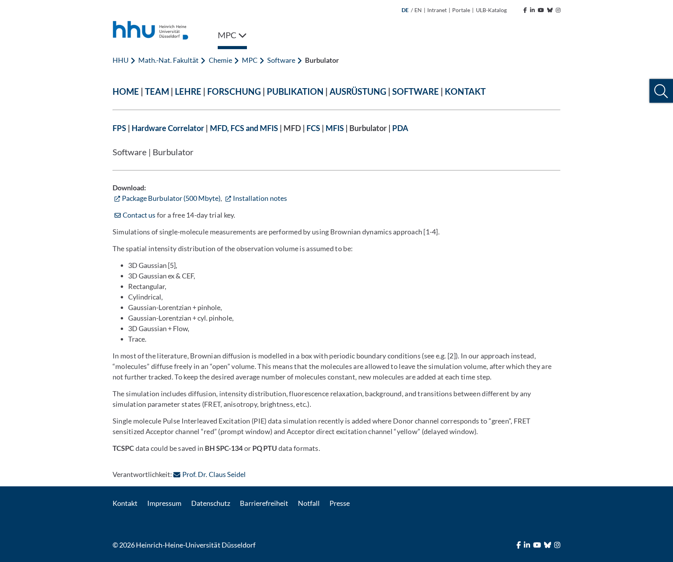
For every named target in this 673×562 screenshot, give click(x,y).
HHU (121, 60)
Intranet (437, 10)
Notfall (309, 503)
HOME (126, 91)
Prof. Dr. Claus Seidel (213, 474)
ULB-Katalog (491, 10)
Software (281, 60)
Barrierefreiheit (264, 503)
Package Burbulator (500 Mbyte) (171, 198)
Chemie (220, 60)
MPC (249, 60)
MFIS (335, 128)
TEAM (157, 91)
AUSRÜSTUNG (357, 91)
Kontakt (125, 503)
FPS (119, 128)
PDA (400, 128)
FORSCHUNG (234, 91)
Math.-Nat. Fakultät (168, 60)
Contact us (139, 215)
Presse (339, 503)
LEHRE (188, 91)
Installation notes (260, 198)
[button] (661, 91)
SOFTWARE (415, 91)
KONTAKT (465, 91)
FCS (313, 128)
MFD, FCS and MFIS (244, 128)
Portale (461, 10)
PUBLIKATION (295, 91)
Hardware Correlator (168, 128)
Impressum (164, 503)
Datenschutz (210, 503)
